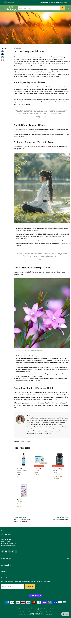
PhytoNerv (20, 500)
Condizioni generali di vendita (40, 608)
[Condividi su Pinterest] (2, 60)
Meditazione (28, 441)
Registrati (29, 586)
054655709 (7, 534)
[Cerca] (62, 8)
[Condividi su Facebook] (2, 51)
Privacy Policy (27, 608)
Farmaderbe (19, 501)
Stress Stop (20, 469)
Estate (22, 441)
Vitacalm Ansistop (40, 469)
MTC (33, 441)
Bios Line (37, 470)
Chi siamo (19, 608)
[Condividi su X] (2, 54)
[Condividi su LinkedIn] (2, 57)
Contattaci (51, 608)
